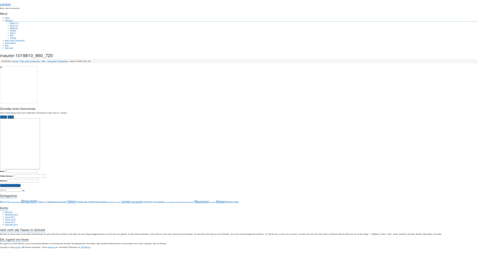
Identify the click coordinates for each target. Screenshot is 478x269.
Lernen (125, 201)
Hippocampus (112, 202)
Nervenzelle (179, 202)
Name (3, 171)
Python (12, 33)
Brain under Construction (15, 40)
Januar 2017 (10, 217)
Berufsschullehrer (15, 202)
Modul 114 (14, 23)
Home (7, 18)
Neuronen (201, 201)
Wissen (221, 201)
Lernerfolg (147, 201)
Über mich (9, 48)
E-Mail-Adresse (7, 176)
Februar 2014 (10, 219)
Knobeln (13, 38)
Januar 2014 (10, 222)
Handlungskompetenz (98, 201)
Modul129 (14, 28)
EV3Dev (13, 30)
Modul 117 (14, 25)
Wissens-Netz (232, 201)
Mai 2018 (8, 212)
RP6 (11, 35)
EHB (45, 202)
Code (11, 117)
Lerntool (5, 4)
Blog (6, 45)
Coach (41, 201)
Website (3, 180)
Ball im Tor (5, 201)
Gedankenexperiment (57, 201)
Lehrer (119, 202)
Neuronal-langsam (188, 202)
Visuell (3, 117)
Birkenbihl (29, 201)
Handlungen (82, 201)
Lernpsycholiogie (170, 202)
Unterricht (9, 20)
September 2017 (11, 214)
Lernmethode (159, 201)
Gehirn (71, 201)
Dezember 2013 (11, 224)
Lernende (136, 201)
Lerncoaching (10, 43)
